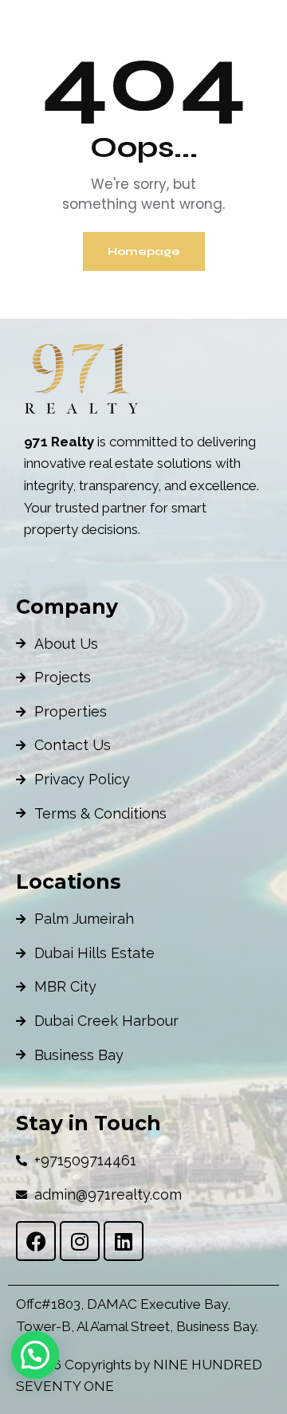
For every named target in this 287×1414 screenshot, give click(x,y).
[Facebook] (36, 1241)
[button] (35, 1355)
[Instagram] (80, 1241)
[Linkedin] (124, 1241)
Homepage (144, 251)
